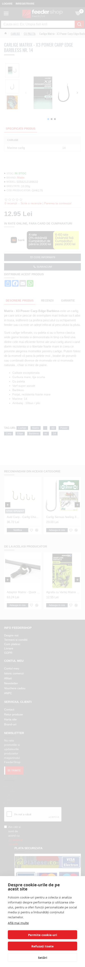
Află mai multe (18, 923)
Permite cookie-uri (42, 935)
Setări (42, 957)
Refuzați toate (42, 946)
